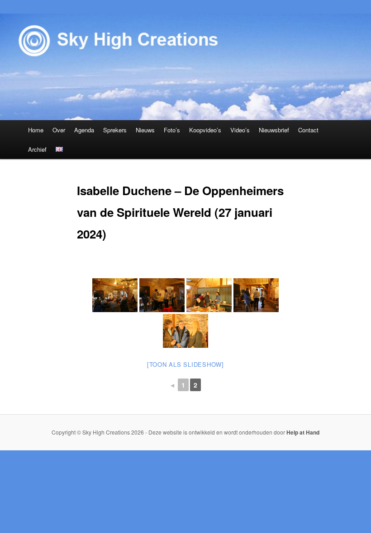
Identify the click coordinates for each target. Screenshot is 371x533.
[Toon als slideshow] (185, 364)
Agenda (84, 130)
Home (35, 130)
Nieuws (145, 130)
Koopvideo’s (205, 130)
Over (58, 130)
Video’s (240, 130)
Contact (308, 130)
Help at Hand (302, 432)
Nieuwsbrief (274, 130)
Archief (37, 149)
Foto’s (172, 130)
